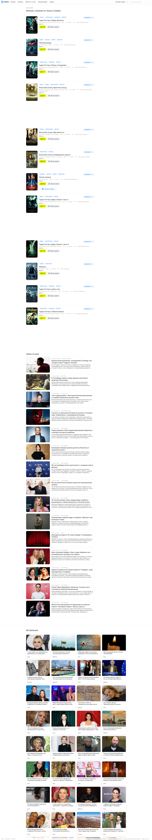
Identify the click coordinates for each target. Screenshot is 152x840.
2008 (50, 44)
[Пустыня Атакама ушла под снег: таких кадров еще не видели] (89, 824)
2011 (64, 246)
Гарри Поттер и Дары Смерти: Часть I (53, 200)
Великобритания (84, 22)
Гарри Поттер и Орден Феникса (51, 20)
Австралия (66, 268)
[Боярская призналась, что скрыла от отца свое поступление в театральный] (63, 722)
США (78, 22)
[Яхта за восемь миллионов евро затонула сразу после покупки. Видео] (63, 672)
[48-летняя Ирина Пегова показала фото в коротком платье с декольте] (38, 722)
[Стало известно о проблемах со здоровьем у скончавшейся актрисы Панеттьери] (38, 646)
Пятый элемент (45, 177)
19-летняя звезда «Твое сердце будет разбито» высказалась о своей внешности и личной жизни (70, 501)
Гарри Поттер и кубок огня (49, 289)
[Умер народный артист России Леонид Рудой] (114, 646)
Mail (2, 838)
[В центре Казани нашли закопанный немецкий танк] (38, 672)
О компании (7, 838)
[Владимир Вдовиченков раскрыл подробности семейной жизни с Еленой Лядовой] (38, 697)
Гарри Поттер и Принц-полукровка (52, 65)
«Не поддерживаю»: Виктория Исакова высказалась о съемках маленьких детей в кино (71, 396)
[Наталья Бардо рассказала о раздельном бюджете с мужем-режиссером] (114, 824)
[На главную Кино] (6, 2)
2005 (59, 291)
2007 (63, 22)
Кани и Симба (29, 7)
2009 (61, 67)
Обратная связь (145, 838)
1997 (51, 179)
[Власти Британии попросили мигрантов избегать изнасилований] (114, 722)
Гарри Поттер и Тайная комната (51, 312)
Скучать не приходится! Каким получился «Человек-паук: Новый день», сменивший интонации (72, 414)
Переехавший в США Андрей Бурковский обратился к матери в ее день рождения (71, 431)
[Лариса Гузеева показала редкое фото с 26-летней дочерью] (89, 672)
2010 (64, 201)
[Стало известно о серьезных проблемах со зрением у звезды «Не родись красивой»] (63, 799)
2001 (66, 89)
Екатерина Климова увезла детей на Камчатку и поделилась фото (70, 449)
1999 (47, 268)
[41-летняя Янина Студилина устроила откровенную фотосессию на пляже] (89, 773)
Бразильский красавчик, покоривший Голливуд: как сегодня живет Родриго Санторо (71, 362)
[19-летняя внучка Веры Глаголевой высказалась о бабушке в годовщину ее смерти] (63, 824)
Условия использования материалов (132, 838)
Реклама (13, 838)
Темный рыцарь (45, 43)
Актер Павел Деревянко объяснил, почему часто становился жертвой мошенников (70, 588)
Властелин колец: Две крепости (51, 132)
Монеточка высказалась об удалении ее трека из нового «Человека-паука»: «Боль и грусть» (70, 606)
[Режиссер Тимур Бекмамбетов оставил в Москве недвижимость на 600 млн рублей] (114, 748)
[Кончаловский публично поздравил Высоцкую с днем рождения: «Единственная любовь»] (38, 824)
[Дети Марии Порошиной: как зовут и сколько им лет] (38, 748)
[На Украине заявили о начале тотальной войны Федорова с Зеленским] (89, 799)
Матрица (42, 267)
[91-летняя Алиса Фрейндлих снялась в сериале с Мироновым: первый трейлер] (63, 773)
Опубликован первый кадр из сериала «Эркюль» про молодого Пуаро (72, 518)
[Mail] (2, 2)
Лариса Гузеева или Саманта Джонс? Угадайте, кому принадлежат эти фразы (72, 571)
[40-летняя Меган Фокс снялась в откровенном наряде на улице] (38, 773)
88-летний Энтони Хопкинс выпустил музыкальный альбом (71, 484)
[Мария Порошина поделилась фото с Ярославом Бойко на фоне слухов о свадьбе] (63, 697)
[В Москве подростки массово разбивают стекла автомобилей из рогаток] (89, 646)
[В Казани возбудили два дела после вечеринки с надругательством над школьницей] (38, 799)
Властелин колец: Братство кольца (52, 88)
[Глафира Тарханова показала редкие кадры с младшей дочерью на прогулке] (114, 799)
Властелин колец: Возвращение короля (54, 155)
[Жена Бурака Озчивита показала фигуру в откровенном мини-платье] (114, 773)
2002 (61, 134)
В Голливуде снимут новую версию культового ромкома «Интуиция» (69, 379)
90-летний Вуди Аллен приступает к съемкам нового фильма (72, 466)
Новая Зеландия (43, 91)
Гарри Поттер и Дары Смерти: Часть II (54, 244)
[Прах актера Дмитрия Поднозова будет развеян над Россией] (89, 748)
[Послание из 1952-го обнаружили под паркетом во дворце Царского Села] (89, 697)
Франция (66, 179)
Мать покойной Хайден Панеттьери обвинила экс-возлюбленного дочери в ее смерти (71, 553)
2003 (64, 156)
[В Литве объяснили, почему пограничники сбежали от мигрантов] (63, 646)
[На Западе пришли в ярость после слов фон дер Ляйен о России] (114, 672)
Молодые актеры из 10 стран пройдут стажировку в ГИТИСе (71, 536)
